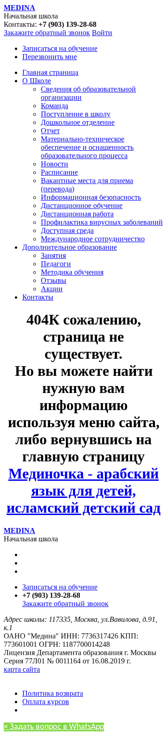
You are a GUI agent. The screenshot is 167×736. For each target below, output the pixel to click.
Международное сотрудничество (93, 239)
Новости (54, 164)
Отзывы (53, 280)
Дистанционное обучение (81, 205)
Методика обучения (72, 272)
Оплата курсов (45, 701)
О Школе (36, 81)
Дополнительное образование (69, 247)
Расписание (59, 172)
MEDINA (19, 8)
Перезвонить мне (49, 57)
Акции (52, 289)
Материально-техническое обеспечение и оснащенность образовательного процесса (87, 147)
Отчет (50, 131)
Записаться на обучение (59, 48)
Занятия (53, 255)
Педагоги (56, 264)
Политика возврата (52, 693)
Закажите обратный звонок (47, 33)
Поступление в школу (75, 114)
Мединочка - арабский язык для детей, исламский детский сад (83, 490)
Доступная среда (67, 230)
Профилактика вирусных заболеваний (102, 222)
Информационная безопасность (91, 197)
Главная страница (50, 72)
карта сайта (22, 669)
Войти (102, 33)
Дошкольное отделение (78, 122)
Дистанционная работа (77, 214)
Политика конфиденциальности (54, 677)
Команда (54, 106)
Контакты (37, 297)
